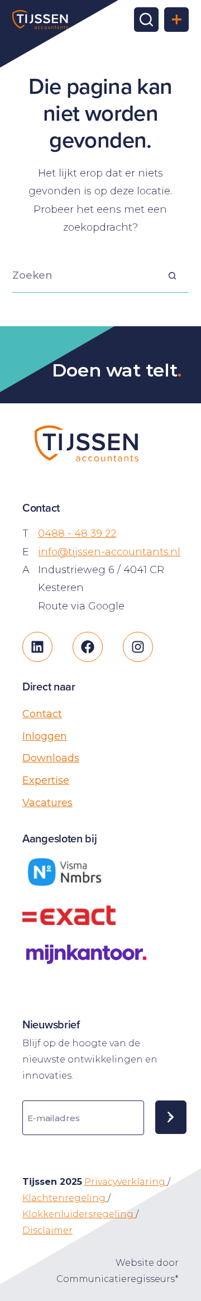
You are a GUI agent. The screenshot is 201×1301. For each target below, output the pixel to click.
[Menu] (176, 19)
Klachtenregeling (65, 1198)
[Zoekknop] (172, 276)
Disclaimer (47, 1230)
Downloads (50, 758)
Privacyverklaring (126, 1181)
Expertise (45, 780)
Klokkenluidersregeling (79, 1214)
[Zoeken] (146, 19)
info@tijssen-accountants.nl (109, 552)
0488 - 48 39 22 (77, 533)
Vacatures (47, 803)
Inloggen (44, 736)
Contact (42, 714)
